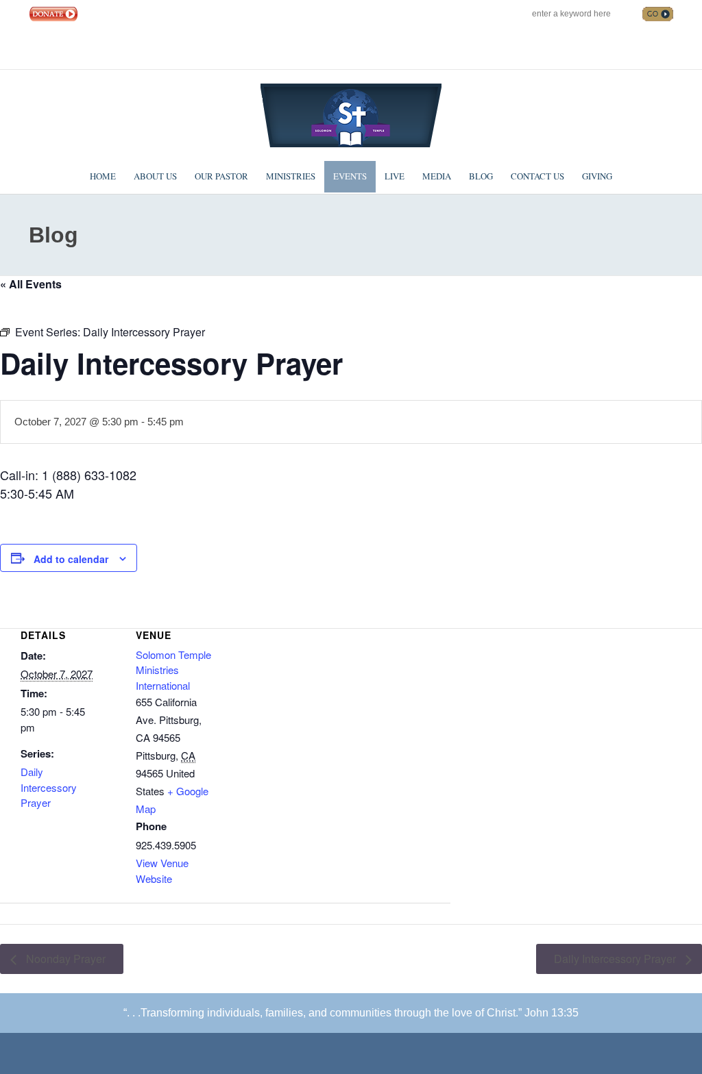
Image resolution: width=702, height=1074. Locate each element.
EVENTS (100, 13)
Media (436, 176)
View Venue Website (162, 871)
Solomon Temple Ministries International (173, 669)
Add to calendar (71, 559)
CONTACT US (149, 13)
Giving (597, 176)
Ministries (290, 176)
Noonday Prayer (64, 958)
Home (103, 176)
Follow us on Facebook (578, 48)
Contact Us (537, 176)
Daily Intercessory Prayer (49, 787)
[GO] (657, 14)
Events (350, 176)
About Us (155, 176)
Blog (481, 176)
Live (394, 176)
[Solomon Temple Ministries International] (351, 114)
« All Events (31, 284)
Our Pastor (221, 176)
